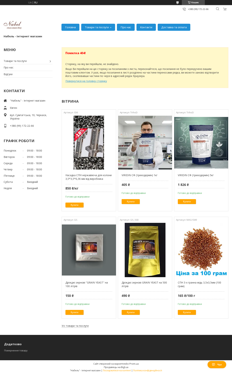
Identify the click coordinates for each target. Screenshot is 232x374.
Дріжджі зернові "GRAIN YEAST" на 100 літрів (86, 284)
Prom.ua (134, 363)
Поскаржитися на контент (117, 370)
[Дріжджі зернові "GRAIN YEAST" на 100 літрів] (89, 250)
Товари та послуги (97, 27)
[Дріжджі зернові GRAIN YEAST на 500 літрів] (145, 250)
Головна (70, 27)
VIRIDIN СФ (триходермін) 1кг (140, 175)
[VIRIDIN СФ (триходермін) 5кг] (201, 142)
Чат (219, 364)
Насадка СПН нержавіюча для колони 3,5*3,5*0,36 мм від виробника (88, 176)
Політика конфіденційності (147, 370)
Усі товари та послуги (75, 325)
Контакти (146, 27)
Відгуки (8, 74)
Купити (74, 205)
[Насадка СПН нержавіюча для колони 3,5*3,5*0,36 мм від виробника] (89, 142)
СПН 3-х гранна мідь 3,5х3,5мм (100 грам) (199, 284)
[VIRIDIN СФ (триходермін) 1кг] (145, 142)
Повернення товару (16, 350)
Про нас (126, 27)
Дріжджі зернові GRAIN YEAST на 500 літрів (144, 284)
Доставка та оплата (174, 27)
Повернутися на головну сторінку (86, 81)
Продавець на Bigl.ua (116, 367)
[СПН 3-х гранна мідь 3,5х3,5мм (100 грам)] (201, 250)
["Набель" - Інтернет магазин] (13, 25)
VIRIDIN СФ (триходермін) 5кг (196, 175)
